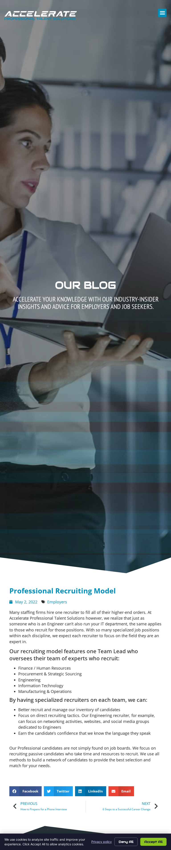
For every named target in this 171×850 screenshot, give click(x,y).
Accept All (153, 842)
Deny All (126, 842)
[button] (162, 13)
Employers (57, 602)
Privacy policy (101, 842)
